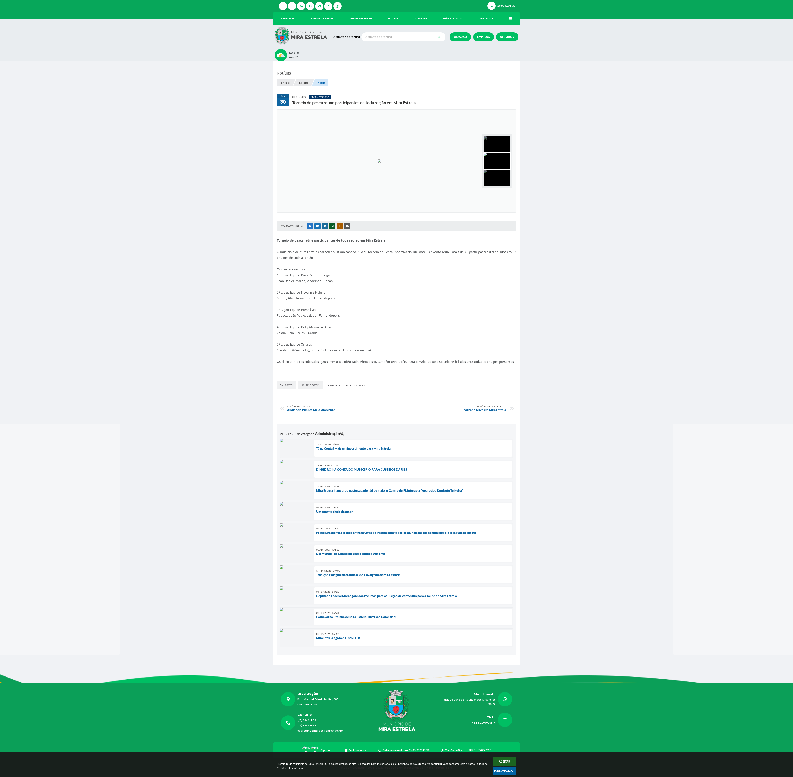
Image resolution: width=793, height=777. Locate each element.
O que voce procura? (346, 37)
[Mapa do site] (328, 6)
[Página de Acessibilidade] (337, 6)
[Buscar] (439, 36)
